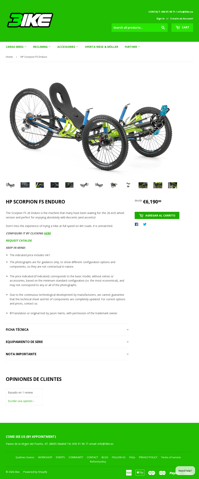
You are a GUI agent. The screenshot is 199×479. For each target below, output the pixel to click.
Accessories (66, 47)
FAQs (132, 457)
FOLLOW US (119, 457)
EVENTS (60, 457)
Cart (185, 27)
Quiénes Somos (25, 457)
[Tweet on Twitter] (145, 224)
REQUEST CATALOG (19, 240)
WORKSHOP (45, 457)
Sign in (160, 18)
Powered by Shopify (35, 472)
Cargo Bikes (15, 47)
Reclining (40, 47)
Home (9, 56)
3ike (17, 472)
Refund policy (98, 461)
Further (131, 47)
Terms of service (171, 457)
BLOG (105, 457)
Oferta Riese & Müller (101, 47)
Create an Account (181, 18)
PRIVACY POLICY (148, 457)
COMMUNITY (76, 457)
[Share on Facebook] (137, 224)
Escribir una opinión (20, 401)
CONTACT (92, 457)
